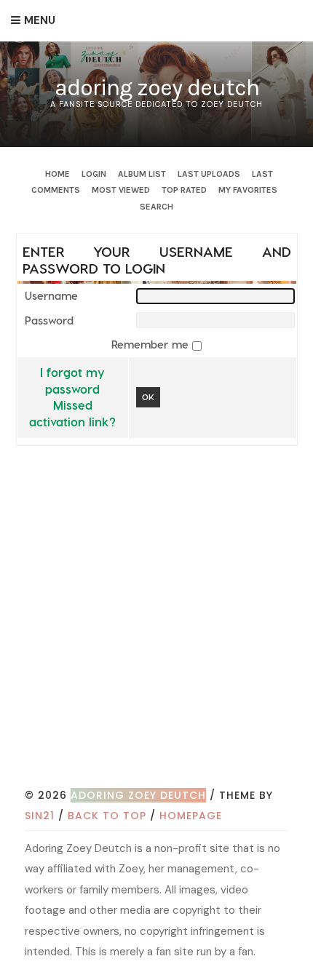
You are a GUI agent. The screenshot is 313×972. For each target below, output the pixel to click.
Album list (142, 174)
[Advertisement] (156, 621)
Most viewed (121, 190)
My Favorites (247, 190)
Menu (39, 20)
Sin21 (40, 815)
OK (148, 397)
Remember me (151, 344)
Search (156, 207)
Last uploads (209, 174)
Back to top (107, 815)
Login (94, 174)
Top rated (184, 190)
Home (57, 174)
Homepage (190, 815)
